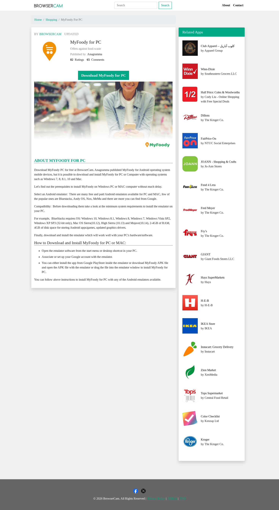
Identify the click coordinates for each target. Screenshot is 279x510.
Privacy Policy (156, 498)
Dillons (205, 115)
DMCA (172, 498)
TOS (183, 498)
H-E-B (205, 300)
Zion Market (208, 370)
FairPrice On (208, 138)
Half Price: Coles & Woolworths (220, 92)
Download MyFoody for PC (103, 75)
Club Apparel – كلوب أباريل (218, 46)
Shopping (51, 19)
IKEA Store (208, 323)
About (226, 5)
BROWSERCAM (50, 34)
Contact (238, 5)
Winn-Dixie (208, 69)
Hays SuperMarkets (213, 277)
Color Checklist (210, 416)
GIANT (205, 254)
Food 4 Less (208, 185)
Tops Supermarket (212, 393)
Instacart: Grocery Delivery (217, 347)
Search (165, 5)
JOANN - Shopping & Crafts (218, 161)
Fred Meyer (208, 208)
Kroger (205, 439)
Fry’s (204, 231)
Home (38, 19)
